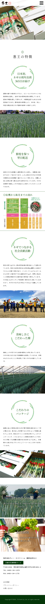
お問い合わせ (8, 588)
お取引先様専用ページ (13, 563)
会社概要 (6, 582)
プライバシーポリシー (11, 585)
